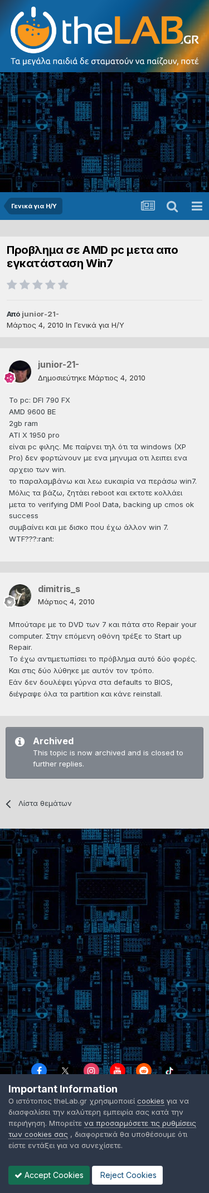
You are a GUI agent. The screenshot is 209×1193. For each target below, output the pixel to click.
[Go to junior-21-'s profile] (20, 371)
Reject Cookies (127, 1175)
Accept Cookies (53, 1175)
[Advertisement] (104, 133)
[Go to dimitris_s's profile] (20, 595)
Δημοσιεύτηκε (91, 377)
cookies (150, 1100)
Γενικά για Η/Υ (99, 324)
